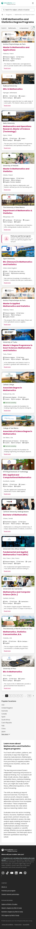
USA (2, 705)
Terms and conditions (7, 924)
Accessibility (26, 924)
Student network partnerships (10, 894)
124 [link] (29, 696)
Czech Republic (6, 723)
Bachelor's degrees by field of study (12, 912)
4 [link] (17, 696)
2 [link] (10, 696)
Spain (3, 717)
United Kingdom (7, 708)
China (3, 729)
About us (4, 887)
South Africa (5, 720)
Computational (23, 28)
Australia (4, 711)
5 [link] (21, 696)
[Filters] (33, 28)
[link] (33, 696)
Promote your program (8, 890)
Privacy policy (18, 924)
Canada (4, 714)
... (25, 696)
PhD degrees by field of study (10, 915)
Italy (2, 726)
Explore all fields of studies (9, 904)
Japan (3, 731)
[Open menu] (33, 3)
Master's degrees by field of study (11, 908)
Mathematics (12, 28)
